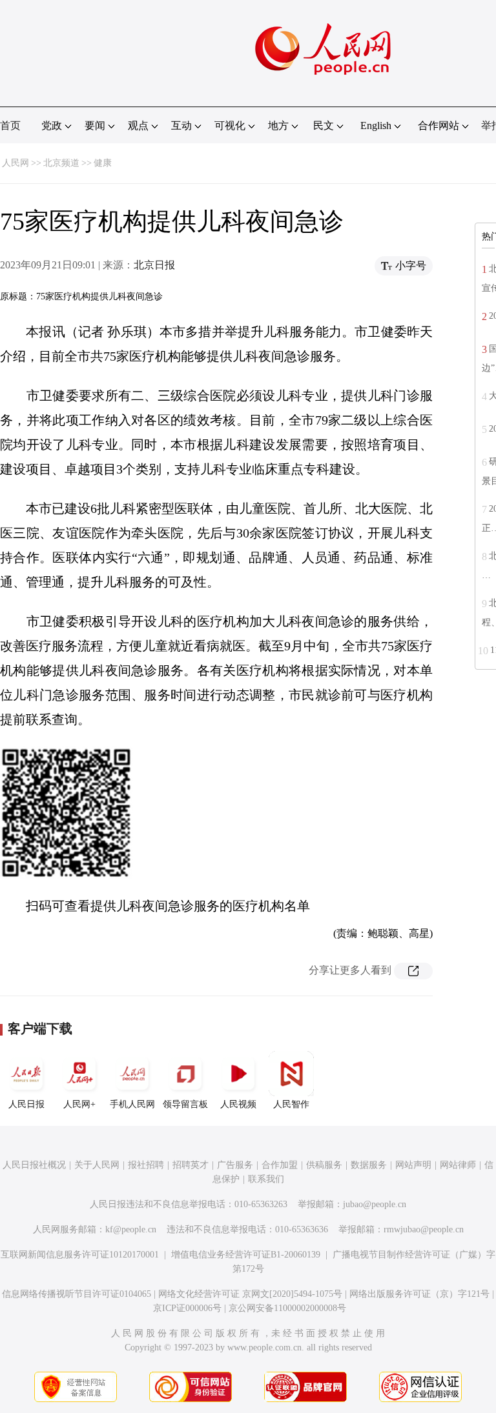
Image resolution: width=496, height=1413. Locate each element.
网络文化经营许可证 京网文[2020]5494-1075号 (250, 1294)
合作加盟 (280, 1165)
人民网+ (79, 1104)
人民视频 (238, 1104)
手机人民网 (132, 1104)
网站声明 (413, 1165)
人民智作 (291, 1104)
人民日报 (26, 1104)
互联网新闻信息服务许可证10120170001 (80, 1254)
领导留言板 (185, 1104)
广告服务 (235, 1165)
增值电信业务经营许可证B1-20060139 (245, 1254)
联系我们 (266, 1179)
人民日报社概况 (34, 1165)
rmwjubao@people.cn (424, 1229)
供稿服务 (324, 1165)
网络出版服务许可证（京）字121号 (419, 1294)
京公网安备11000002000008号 (287, 1308)
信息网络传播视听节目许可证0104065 (76, 1294)
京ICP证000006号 (187, 1308)
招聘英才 (190, 1165)
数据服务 (369, 1165)
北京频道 (61, 163)
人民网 (15, 163)
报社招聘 (146, 1165)
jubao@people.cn (374, 1204)
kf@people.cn (130, 1229)
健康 (103, 163)
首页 (10, 125)
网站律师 (458, 1165)
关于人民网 (96, 1165)
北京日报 (154, 264)
